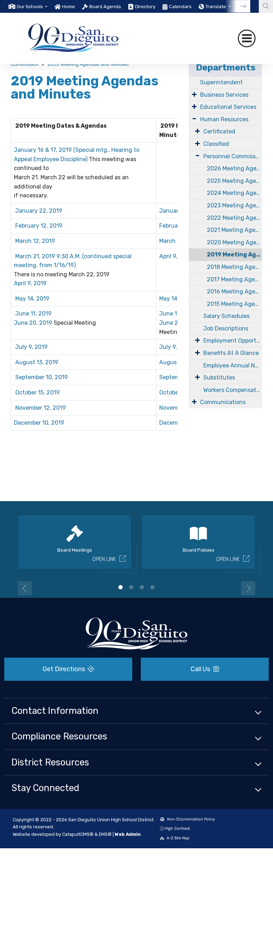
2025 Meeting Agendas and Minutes (234, 180)
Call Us (201, 669)
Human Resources (224, 119)
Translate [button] (216, 6)
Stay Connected (45, 787)
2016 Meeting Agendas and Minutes (234, 291)
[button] (32, 6)
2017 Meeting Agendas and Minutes (234, 279)
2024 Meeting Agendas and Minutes (234, 193)
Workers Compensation (232, 390)
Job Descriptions (225, 328)
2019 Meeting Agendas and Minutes (88, 64)
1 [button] (120, 587)
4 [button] (152, 587)
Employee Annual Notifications (232, 365)
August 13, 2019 (36, 362)
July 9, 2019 (31, 347)
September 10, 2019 (41, 377)
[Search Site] (266, 6)
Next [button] (248, 588)
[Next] (237, 6)
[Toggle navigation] (246, 38)
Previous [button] (25, 588)
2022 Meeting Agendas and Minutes (234, 217)
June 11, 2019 (33, 313)
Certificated (219, 131)
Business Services (224, 94)
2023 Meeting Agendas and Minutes (234, 205)
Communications (223, 402)
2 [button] (131, 587)
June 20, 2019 (33, 322)
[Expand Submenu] (194, 94)
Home (68, 6)
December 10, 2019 (39, 422)
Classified (216, 143)
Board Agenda (105, 6)
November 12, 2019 (40, 407)
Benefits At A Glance (231, 353)
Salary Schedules (226, 316)
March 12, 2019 (35, 241)
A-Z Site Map (177, 838)
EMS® (105, 834)
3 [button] (141, 587)
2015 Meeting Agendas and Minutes (234, 304)
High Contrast (177, 828)
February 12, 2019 (39, 225)
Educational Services (228, 107)
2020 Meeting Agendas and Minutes (234, 242)
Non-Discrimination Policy (190, 819)
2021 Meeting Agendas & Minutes (234, 230)
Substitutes (219, 377)
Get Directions (64, 669)
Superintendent (221, 82)
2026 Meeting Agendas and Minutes (234, 168)
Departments (226, 67)
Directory (145, 6)
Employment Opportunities (232, 340)
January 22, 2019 (38, 210)
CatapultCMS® (77, 834)
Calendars (180, 6)
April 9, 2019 (30, 283)
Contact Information (54, 710)
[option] (28, 6)
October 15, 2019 (37, 392)
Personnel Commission (232, 156)
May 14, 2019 (32, 298)
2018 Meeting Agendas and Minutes (234, 267)
